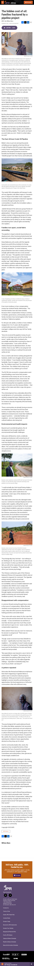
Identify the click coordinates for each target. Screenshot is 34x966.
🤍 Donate (17, 875)
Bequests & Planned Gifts (9, 931)
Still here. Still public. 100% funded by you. (17, 866)
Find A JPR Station (7, 935)
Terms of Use (6, 911)
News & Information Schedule (10, 945)
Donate (29, 2)
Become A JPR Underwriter (10, 925)
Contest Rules (6, 918)
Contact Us (6, 908)
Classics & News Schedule (9, 938)
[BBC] (24, 954)
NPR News (5, 831)
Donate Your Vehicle (8, 928)
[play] (2, 964)
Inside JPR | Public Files (9, 914)
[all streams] (32, 964)
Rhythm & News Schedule (9, 941)
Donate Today (6, 921)
